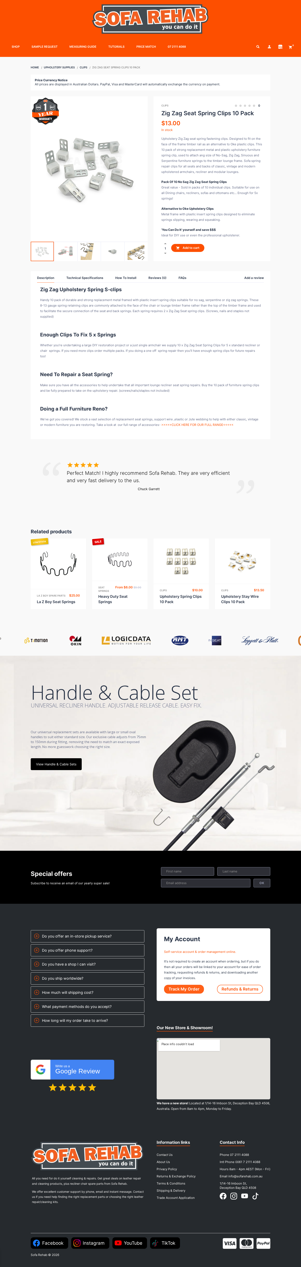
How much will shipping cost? (67, 992)
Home (35, 67)
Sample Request (45, 46)
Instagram (94, 1243)
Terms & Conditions (171, 1183)
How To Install (125, 278)
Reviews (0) (157, 278)
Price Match (146, 46)
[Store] (280, 47)
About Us (163, 1162)
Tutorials (116, 46)
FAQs (182, 278)
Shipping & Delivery (171, 1191)
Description (45, 278)
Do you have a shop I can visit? (69, 964)
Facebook (52, 1243)
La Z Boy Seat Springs (56, 602)
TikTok (168, 1243)
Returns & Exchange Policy (176, 1176)
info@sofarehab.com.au (245, 1176)
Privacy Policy (167, 1169)
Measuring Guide (82, 46)
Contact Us (165, 1155)
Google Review (77, 1069)
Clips (83, 67)
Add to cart (190, 248)
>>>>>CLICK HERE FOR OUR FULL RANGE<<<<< (197, 425)
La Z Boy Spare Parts (51, 595)
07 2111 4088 (177, 46)
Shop (16, 46)
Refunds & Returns (240, 989)
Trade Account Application (176, 1198)
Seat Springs (103, 589)
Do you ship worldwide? (62, 978)
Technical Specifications (84, 278)
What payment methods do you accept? (77, 1006)
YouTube (133, 1243)
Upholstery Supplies (59, 67)
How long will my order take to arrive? (75, 1020)
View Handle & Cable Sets (56, 764)
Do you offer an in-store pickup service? (77, 936)
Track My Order (184, 989)
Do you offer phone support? (67, 950)
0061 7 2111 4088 (247, 1162)
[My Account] (269, 47)
